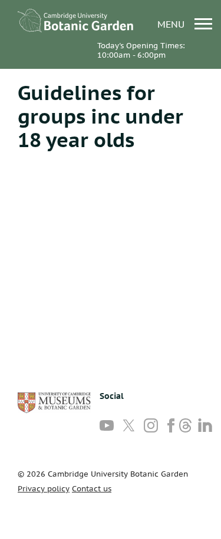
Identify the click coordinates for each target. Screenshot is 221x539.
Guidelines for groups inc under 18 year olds (100, 115)
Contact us (91, 489)
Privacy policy (44, 489)
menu (172, 23)
